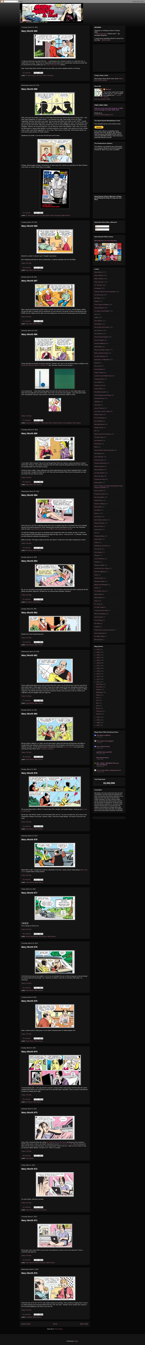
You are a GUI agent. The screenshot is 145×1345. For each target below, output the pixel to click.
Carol (96, 575)
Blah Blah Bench (99, 424)
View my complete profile (102, 99)
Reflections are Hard (40, 1210)
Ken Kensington (99, 497)
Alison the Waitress (100, 614)
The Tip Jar (98, 549)
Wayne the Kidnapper (101, 584)
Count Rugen (98, 620)
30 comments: (27, 757)
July (97, 697)
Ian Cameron (98, 330)
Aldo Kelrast (98, 594)
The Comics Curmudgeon (105, 741)
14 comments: (27, 547)
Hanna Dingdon (99, 340)
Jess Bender (98, 440)
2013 (98, 676)
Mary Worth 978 (29, 839)
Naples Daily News (101, 33)
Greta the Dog (98, 460)
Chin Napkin (98, 552)
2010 (98, 717)
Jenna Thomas (99, 408)
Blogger (76, 1341)
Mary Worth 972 (29, 1169)
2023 (98, 649)
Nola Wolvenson (99, 398)
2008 (98, 722)
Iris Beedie (29, 1317)
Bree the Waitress (99, 571)
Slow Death (98, 507)
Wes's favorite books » (117, 263)
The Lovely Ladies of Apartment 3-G (108, 770)
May (97, 703)
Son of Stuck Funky (103, 746)
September (99, 692)
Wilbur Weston (66, 215)
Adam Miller (98, 346)
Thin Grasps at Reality (101, 304)
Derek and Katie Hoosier (102, 350)
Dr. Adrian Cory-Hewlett (101, 311)
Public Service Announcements (104, 630)
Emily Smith (98, 539)
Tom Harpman (98, 456)
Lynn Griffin (98, 382)
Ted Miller (97, 510)
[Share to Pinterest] (42, 73)
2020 (98, 657)
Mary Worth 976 (29, 947)
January (99, 714)
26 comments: (27, 1099)
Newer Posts (25, 1324)
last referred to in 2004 (66, 1144)
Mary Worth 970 (29, 1273)
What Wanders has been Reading (105, 240)
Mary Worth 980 (29, 714)
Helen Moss (98, 529)
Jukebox (97, 626)
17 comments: (27, 321)
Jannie (96, 542)
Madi (95, 447)
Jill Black (97, 401)
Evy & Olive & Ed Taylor (101, 327)
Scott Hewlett (98, 369)
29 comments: (27, 934)
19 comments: (27, 642)
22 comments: (27, 987)
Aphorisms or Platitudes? (33, 423)
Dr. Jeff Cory (38, 75)
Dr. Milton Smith (99, 636)
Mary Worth (45, 215)
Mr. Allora (97, 623)
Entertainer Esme (99, 494)
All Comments (101, 229)
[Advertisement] (109, 57)
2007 (98, 725)
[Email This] (35, 73)
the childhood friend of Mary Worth (56, 1142)
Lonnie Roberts (99, 558)
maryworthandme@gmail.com (103, 114)
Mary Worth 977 (29, 893)
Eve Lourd (97, 366)
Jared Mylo (97, 324)
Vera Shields (98, 421)
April (97, 706)
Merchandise (98, 639)
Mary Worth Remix (102, 757)
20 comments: (27, 1155)
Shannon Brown (99, 523)
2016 (98, 668)
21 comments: (27, 1207)
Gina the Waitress (99, 343)
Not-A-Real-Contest (100, 520)
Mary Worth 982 (29, 612)
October (99, 689)
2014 (98, 674)
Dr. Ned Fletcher (99, 473)
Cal (95, 533)
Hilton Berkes (98, 597)
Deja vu (96, 601)
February (99, 711)
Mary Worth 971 (29, 1220)
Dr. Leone (97, 604)
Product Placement (47, 75)
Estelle (96, 301)
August (98, 695)
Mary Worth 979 (29, 773)
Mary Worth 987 (29, 281)
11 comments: (27, 73)
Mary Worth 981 (29, 655)
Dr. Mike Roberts (99, 356)
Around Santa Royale (32, 936)
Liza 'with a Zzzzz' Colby (102, 411)
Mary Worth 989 (29, 89)
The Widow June (99, 591)
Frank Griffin (98, 388)
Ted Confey (98, 453)
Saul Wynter (98, 320)
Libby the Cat (98, 385)
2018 (98, 663)
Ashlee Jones (98, 414)
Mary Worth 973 (29, 1112)
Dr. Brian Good (99, 607)
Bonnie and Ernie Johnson (102, 434)
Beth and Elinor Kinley (101, 353)
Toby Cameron (76, 423)
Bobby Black (98, 482)
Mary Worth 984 (29, 495)
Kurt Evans (97, 516)
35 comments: (27, 482)
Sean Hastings (98, 469)
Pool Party (97, 444)
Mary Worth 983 (29, 561)
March (98, 708)
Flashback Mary (99, 536)
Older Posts (84, 1324)
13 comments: (27, 267)
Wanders (108, 89)
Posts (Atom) (59, 1329)
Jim (95, 431)
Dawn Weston (37, 550)
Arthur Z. (97, 513)
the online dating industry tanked (62, 529)
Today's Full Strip (26, 263)
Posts (99, 226)
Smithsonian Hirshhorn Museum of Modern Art (34, 365)
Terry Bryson (98, 333)
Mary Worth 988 (29, 226)
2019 (98, 660)
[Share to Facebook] (40, 73)
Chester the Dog (99, 479)
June (98, 700)
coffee (43, 423)
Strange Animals (99, 581)
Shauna (96, 555)
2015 (98, 671)
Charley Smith (98, 578)
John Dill (97, 405)
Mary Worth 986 (29, 334)
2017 (98, 665)
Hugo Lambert (98, 372)
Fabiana (97, 562)
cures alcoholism (68, 747)
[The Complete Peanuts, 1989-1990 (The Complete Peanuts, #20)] (104, 252)
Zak (95, 314)
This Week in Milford (103, 735)
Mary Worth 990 (29, 31)
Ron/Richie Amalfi (99, 392)
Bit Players (29, 550)
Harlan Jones (98, 427)
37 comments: (27, 599)
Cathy (96, 588)
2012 (98, 679)
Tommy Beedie (99, 308)
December (99, 684)
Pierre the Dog (98, 476)
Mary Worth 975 (29, 1001)
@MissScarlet (106, 40)
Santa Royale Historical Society (104, 450)
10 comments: (27, 826)
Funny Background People (102, 395)
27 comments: (27, 700)
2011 (98, 682)
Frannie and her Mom (101, 610)
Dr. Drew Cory (30, 75)
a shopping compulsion (46, 749)
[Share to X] (38, 73)
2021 (98, 655)
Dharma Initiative (99, 503)
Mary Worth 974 (29, 1051)
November (99, 687)
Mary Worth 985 (29, 433)
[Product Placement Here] (53, 64)
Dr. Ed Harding (99, 418)
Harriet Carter (98, 617)
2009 (98, 720)
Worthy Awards (99, 466)
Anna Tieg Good (99, 633)
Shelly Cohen (98, 500)
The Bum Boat (98, 437)
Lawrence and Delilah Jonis (103, 376)
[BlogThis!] (36, 73)
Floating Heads (99, 379)
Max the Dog (98, 526)
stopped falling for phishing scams (40, 529)
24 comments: (27, 212)
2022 (98, 652)
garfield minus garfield (104, 752)
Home (55, 1324)
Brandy (96, 363)
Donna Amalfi (98, 490)
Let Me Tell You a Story (101, 568)
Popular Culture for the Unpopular (62, 423)
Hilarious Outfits (99, 565)
